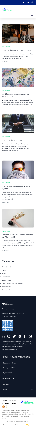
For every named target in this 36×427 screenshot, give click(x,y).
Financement (6, 46)
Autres (4, 270)
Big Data (4, 273)
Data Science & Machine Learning (12, 283)
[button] (32, 14)
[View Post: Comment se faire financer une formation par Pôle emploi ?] (18, 218)
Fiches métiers (6, 287)
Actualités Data (6, 267)
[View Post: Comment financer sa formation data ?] (18, 33)
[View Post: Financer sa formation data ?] (18, 123)
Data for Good (6, 280)
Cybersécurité (6, 277)
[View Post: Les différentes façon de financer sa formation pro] (18, 77)
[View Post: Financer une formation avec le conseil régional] (18, 170)
